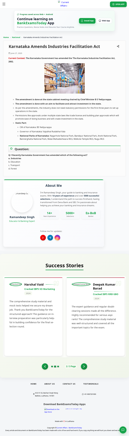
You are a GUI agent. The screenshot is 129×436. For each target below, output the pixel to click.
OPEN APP (120, 4)
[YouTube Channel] (43, 238)
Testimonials (91, 384)
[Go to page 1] (45, 366)
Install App (89, 20)
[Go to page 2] (55, 366)
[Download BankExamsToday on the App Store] (53, 411)
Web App (106, 20)
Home (6, 37)
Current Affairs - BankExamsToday (69, 428)
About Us (49, 384)
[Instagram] (57, 238)
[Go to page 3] (58, 366)
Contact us (69, 384)
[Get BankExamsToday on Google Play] (76, 412)
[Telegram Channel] (50, 238)
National (16, 37)
